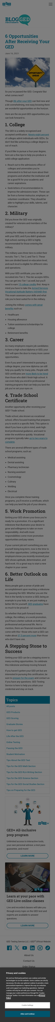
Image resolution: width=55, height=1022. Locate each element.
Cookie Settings (27, 1005)
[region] (27, 994)
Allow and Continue (27, 1014)
